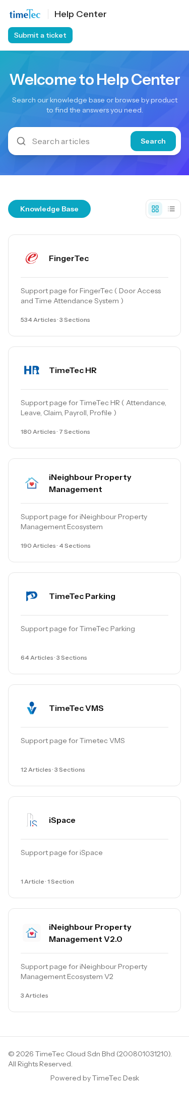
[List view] (171, 209)
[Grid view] (155, 209)
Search (153, 141)
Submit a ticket (40, 35)
